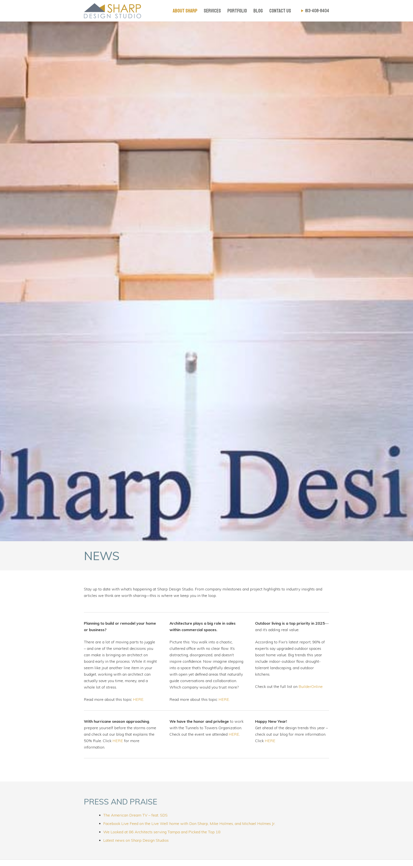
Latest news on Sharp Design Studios (136, 840)
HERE (117, 740)
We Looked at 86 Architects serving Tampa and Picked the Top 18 (161, 832)
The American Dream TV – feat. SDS (135, 815)
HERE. (138, 699)
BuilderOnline (311, 686)
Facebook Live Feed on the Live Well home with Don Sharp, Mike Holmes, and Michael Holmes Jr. (189, 823)
